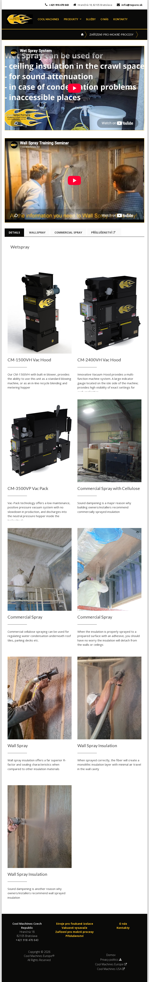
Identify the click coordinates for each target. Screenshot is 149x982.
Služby (91, 19)
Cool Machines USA (109, 969)
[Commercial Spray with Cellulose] (109, 440)
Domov (110, 955)
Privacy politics (109, 959)
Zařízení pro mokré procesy (74, 932)
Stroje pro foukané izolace (74, 923)
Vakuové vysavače (74, 928)
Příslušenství (102, 232)
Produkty (71, 19)
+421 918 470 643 (59, 5)
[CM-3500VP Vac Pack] (40, 440)
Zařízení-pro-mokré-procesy (111, 34)
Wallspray (37, 232)
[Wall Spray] (40, 698)
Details (14, 232)
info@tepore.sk (131, 5)
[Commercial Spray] (40, 569)
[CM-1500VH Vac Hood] (40, 312)
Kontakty (120, 19)
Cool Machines (48, 19)
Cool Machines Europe (109, 964)
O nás (104, 19)
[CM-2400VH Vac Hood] (109, 312)
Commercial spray (68, 232)
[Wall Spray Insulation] (109, 698)
